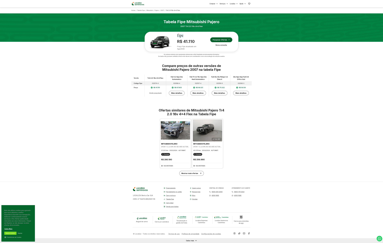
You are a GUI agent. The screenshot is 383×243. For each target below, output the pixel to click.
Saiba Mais (8, 229)
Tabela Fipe (141, 10)
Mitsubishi (150, 10)
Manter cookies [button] (10, 233)
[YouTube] (244, 233)
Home (133, 10)
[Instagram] (234, 233)
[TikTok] (239, 233)
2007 (162, 10)
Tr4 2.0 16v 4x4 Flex (173, 10)
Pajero (157, 10)
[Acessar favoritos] (249, 3)
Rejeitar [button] (20, 233)
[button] (214, 195)
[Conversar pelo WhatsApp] (379, 238)
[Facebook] (249, 233)
